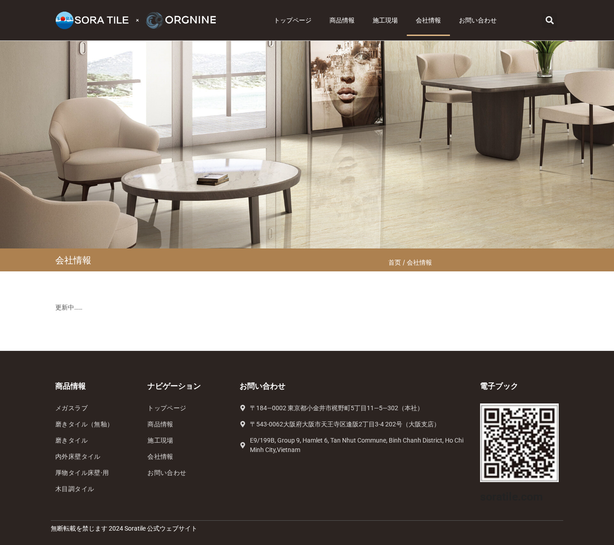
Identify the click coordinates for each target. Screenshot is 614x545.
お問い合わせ (478, 20)
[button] (549, 20)
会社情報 (428, 20)
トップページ (292, 20)
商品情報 (342, 20)
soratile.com (511, 496)
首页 (394, 262)
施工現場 (385, 20)
